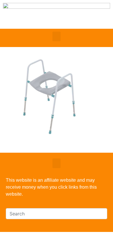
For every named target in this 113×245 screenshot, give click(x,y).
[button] (56, 36)
